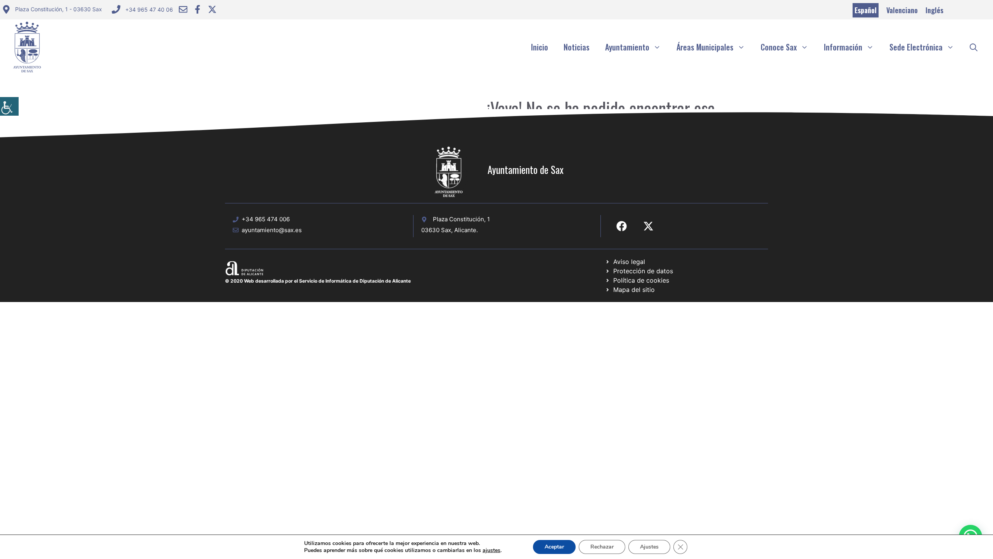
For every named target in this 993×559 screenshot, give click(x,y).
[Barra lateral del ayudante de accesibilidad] (9, 106)
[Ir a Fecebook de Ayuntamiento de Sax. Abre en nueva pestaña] (622, 226)
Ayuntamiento (627, 47)
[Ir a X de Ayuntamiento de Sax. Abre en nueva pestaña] (648, 226)
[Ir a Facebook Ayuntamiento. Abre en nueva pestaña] (197, 9)
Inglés (934, 10)
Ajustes (649, 546)
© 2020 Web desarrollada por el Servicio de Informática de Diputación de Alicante (318, 281)
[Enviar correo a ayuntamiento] (183, 9)
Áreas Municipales (705, 47)
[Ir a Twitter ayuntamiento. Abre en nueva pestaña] (212, 9)
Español (866, 10)
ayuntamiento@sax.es (272, 230)
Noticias (577, 47)
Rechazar (602, 546)
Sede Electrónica (916, 47)
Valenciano (902, 10)
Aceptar (554, 546)
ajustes (491, 550)
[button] (973, 47)
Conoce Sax (779, 47)
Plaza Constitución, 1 (461, 219)
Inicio (539, 47)
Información (843, 47)
